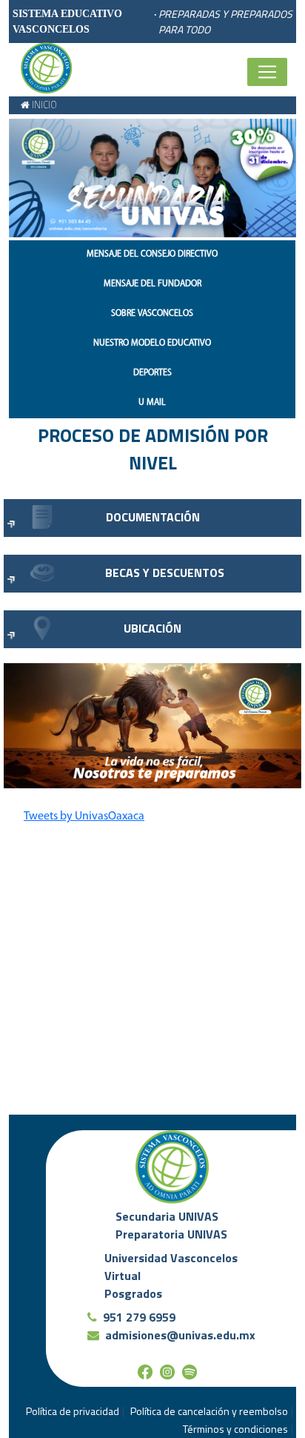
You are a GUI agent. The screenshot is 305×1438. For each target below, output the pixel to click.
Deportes (152, 373)
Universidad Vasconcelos (171, 1258)
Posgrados (133, 1293)
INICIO (43, 104)
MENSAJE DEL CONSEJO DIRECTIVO (152, 254)
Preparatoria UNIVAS (171, 1234)
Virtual (122, 1275)
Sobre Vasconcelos (152, 313)
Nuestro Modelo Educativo (152, 343)
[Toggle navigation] (267, 72)
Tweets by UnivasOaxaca (84, 816)
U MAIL (152, 402)
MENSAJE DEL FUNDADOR (152, 284)
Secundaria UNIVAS (166, 1216)
